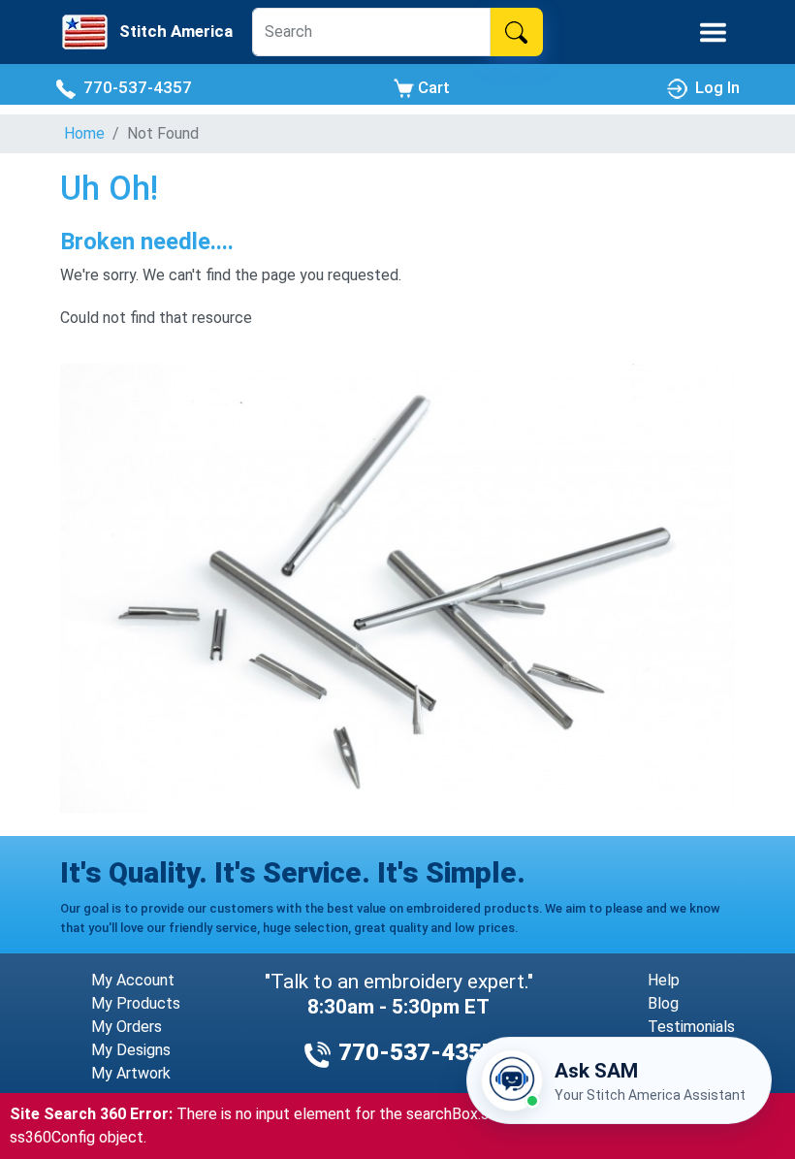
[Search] (516, 32)
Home (84, 133)
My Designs (131, 1050)
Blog (663, 1003)
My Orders (126, 1026)
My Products (135, 1003)
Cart (432, 87)
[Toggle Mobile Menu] (713, 32)
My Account (133, 980)
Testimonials (691, 1026)
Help (664, 980)
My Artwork (131, 1073)
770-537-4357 (134, 87)
